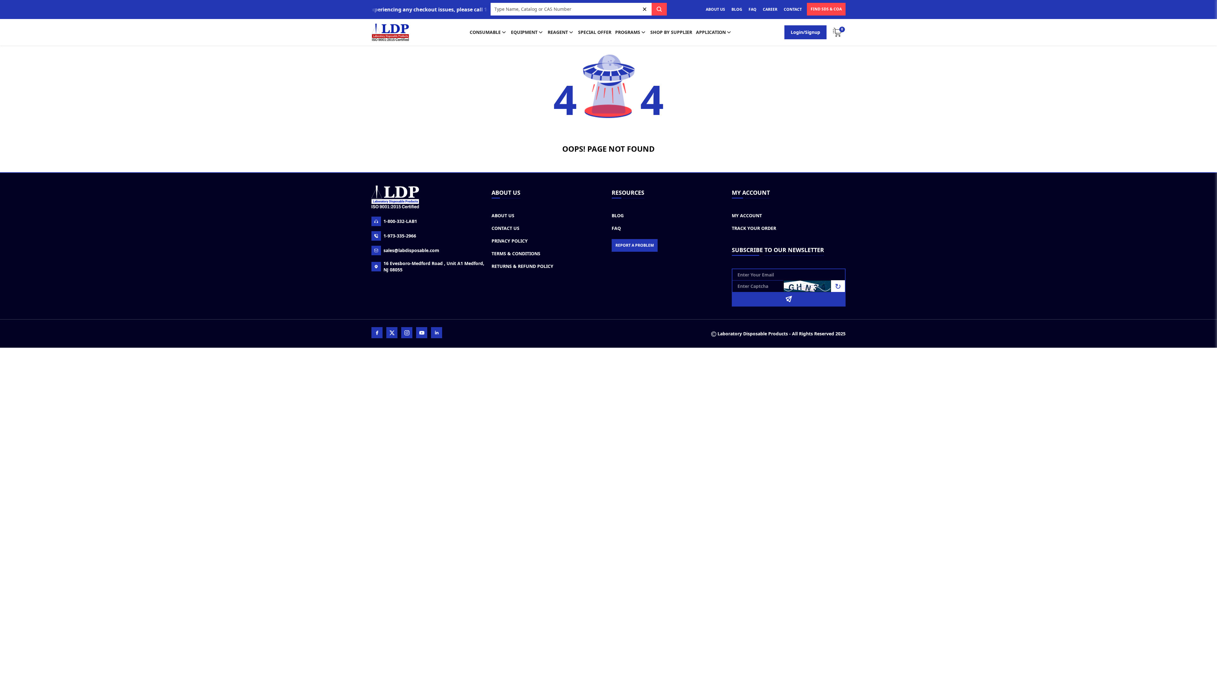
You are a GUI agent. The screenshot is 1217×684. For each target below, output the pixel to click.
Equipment (524, 32)
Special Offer (594, 32)
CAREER (770, 9)
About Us (503, 215)
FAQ (753, 9)
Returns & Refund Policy (522, 266)
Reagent (558, 32)
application (711, 32)
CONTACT (793, 9)
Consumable (485, 32)
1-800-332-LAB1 (400, 221)
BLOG (736, 9)
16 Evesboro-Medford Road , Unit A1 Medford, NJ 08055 (433, 266)
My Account (747, 215)
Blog (618, 215)
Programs (627, 32)
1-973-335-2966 (399, 236)
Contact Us (505, 228)
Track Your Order (754, 228)
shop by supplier (671, 32)
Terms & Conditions (516, 253)
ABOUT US (715, 9)
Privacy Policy (510, 241)
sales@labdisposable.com (411, 250)
